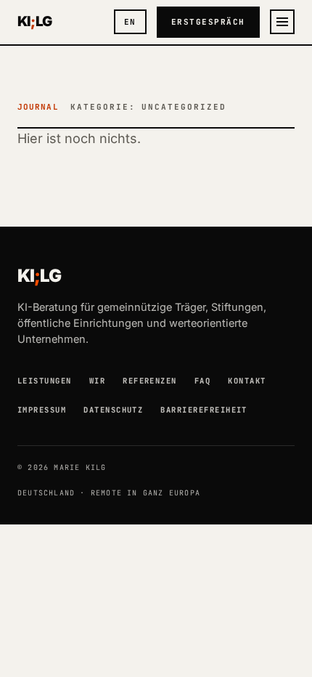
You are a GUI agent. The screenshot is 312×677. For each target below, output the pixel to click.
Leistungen (44, 381)
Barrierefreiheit (203, 410)
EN (130, 22)
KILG (34, 21)
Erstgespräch (208, 22)
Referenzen (150, 381)
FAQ (202, 381)
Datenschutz (113, 410)
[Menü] (282, 21)
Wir (97, 381)
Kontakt (247, 381)
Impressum (41, 410)
